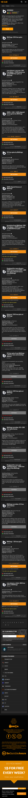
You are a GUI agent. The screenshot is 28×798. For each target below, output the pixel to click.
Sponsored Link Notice (6, 42)
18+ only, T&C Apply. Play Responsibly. (13, 11)
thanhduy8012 (17, 459)
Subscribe (20, 636)
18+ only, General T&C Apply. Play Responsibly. (10, 32)
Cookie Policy (14, 722)
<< (3, 622)
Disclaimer (14, 720)
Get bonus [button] (14, 58)
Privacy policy (9, 640)
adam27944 (19, 106)
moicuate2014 (18, 146)
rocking (19, 615)
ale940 (19, 181)
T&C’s (3, 254)
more (24, 644)
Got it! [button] (21, 793)
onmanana (18, 535)
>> (8, 624)
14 (5, 624)
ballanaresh (17, 347)
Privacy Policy (14, 721)
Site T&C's (14, 723)
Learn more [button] (4, 796)
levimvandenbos (16, 65)
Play (7, 29)
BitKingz (8, 38)
